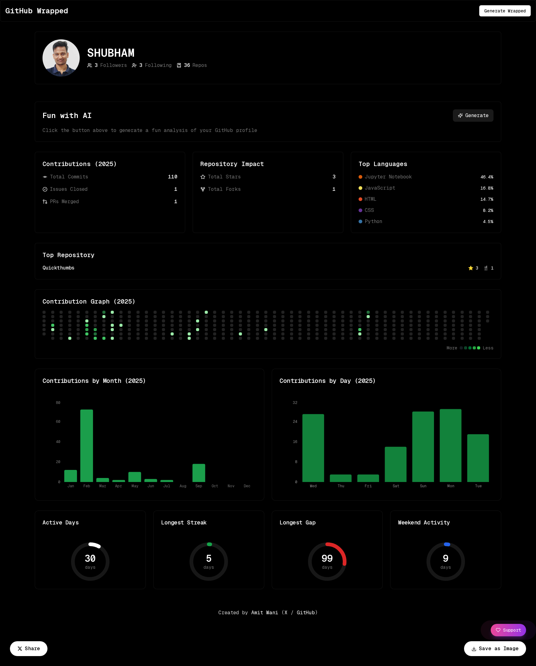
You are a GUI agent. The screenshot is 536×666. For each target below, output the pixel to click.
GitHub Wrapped (36, 11)
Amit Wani (264, 613)
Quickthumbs (58, 268)
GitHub (306, 613)
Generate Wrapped (505, 10)
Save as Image (499, 648)
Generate (477, 115)
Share (32, 648)
